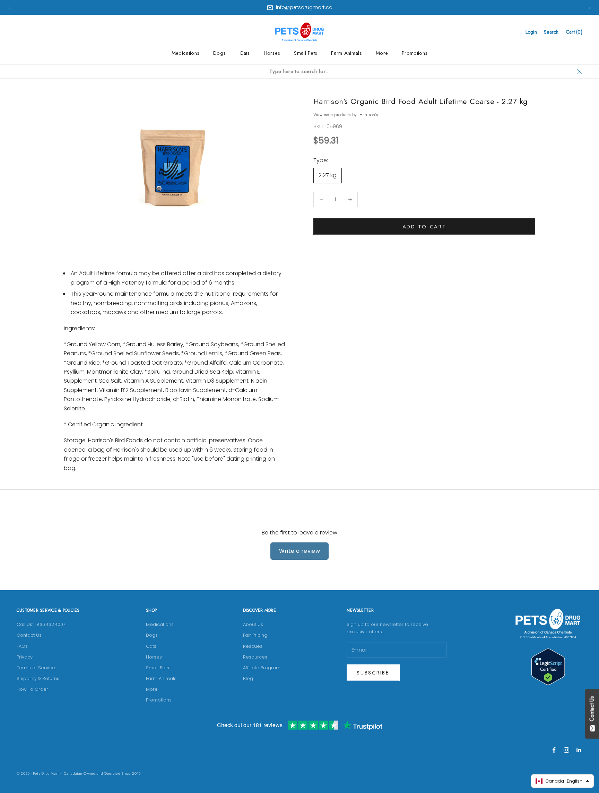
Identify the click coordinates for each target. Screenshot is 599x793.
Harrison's (368, 115)
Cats (245, 53)
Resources (255, 657)
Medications (185, 53)
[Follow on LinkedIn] (578, 750)
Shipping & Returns (38, 678)
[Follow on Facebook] (553, 750)
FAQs (22, 646)
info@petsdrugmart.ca (304, 7)
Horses (272, 53)
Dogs (219, 53)
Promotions (414, 53)
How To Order (32, 689)
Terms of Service (36, 668)
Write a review (299, 551)
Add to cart (424, 226)
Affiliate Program (261, 668)
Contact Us (29, 635)
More (382, 53)
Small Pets (305, 53)
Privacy (25, 657)
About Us (253, 624)
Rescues (252, 646)
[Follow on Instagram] (566, 750)
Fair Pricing (255, 635)
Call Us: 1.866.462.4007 (41, 624)
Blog (248, 678)
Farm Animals (346, 53)
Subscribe (373, 673)
